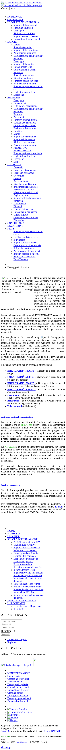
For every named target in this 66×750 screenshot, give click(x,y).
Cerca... (5, 8)
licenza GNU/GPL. (53, 731)
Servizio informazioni (10, 485)
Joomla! (5, 731)
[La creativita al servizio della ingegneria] (21, 4)
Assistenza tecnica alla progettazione (17, 417)
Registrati (12, 642)
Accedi (5, 634)
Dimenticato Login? (17, 639)
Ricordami (6, 631)
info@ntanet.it (23, 742)
